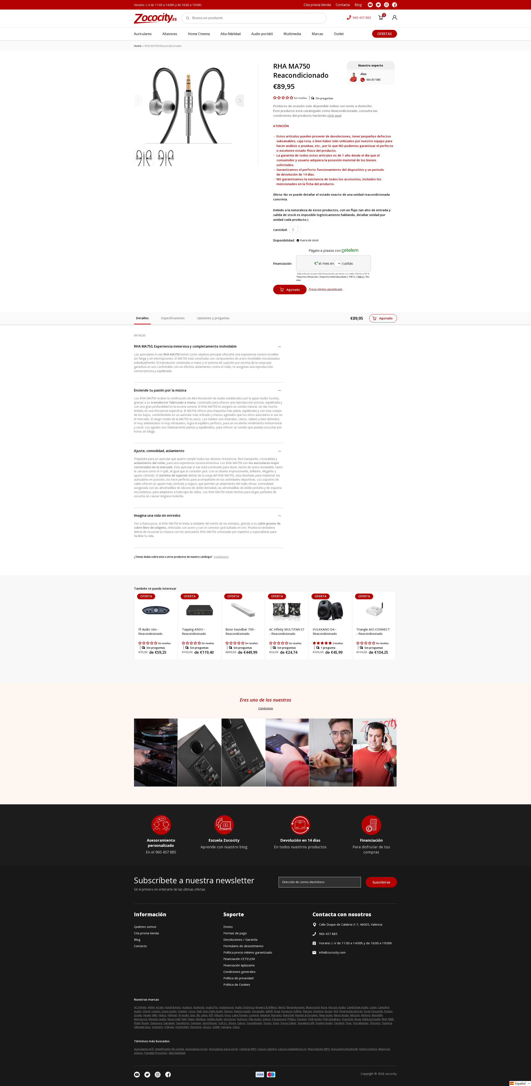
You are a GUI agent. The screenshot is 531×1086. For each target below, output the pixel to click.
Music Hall (174, 1019)
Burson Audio (337, 1007)
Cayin (373, 1007)
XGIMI (216, 1027)
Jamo (204, 1015)
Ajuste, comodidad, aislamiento (159, 450)
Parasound (279, 1019)
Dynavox (286, 1011)
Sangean (169, 1023)
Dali (199, 1011)
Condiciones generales (239, 972)
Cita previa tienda (146, 933)
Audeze (187, 1007)
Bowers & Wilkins (266, 1007)
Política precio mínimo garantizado (247, 952)
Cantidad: (280, 230)
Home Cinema (368, 1049)
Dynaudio (258, 1011)
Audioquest (226, 1007)
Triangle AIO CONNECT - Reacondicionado (373, 631)
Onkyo (267, 1019)
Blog (137, 939)
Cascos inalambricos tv (292, 1049)
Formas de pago (235, 933)
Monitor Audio (157, 1019)
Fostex (388, 1011)
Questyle (347, 1019)
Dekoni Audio (242, 1011)
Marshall (288, 1015)
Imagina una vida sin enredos (157, 515)
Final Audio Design (351, 1011)
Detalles (142, 318)
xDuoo (207, 1027)
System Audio (324, 1023)
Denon (228, 1011)
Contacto (140, 946)
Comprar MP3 (247, 1049)
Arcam (160, 1007)
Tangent (339, 1023)
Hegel (147, 1015)
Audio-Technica (244, 1007)
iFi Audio (184, 1015)
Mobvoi (365, 1015)
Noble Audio (215, 1019)
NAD (184, 1019)
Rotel (137, 1023)
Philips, (291, 1019)
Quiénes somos (145, 927)
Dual (277, 1011)
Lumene (254, 1015)
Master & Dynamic (306, 1015)
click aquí (334, 115)
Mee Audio (326, 1015)
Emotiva (318, 1011)
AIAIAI (151, 1007)
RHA (384, 1019)
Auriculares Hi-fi (144, 1049)
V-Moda (169, 1027)
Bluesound (313, 1007)
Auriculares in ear (196, 1049)
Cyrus (192, 1011)
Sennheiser (209, 1023)
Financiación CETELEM (239, 959)
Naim (191, 1019)
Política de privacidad (238, 978)
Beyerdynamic (296, 1007)
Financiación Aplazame (239, 965)
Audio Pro (212, 1007)
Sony (276, 1023)
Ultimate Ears (142, 1027)
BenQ (281, 1007)
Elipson (307, 1011)
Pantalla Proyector (155, 1053)
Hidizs (162, 1015)
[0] (380, 18)
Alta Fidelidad (177, 1053)
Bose (324, 1007)
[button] (283, 97)
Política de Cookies (236, 984)
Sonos (267, 1023)
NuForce (242, 1019)
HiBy (154, 1015)
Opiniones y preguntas (213, 318)
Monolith (377, 1015)
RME (391, 1019)
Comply (182, 1011)
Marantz (276, 1015)
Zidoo (236, 1027)
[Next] (239, 101)
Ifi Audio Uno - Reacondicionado (150, 631)
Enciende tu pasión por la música (160, 390)
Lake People (240, 1015)
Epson (328, 1011)
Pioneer (302, 1019)
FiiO (336, 1011)
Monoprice (140, 1019)
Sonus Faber (288, 1023)
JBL (198, 1015)
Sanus (241, 1023)
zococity (390, 1074)
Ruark (145, 1023)
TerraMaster (361, 1023)
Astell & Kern (173, 1007)
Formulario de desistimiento (243, 946)
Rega (357, 1019)
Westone (196, 1027)
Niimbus (201, 1019)
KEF (211, 1015)
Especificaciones (173, 318)
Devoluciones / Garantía (240, 939)
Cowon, (156, 1011)
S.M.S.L (222, 1023)
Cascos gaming (267, 1049)
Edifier (298, 1011)
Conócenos (265, 708)
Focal (367, 1011)
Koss (228, 1015)
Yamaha (226, 1027)
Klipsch (218, 1015)
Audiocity (199, 1007)
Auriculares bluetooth (344, 1049)
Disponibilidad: (284, 240)
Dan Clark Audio (213, 1011)
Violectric (157, 1027)
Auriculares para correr (223, 1049)
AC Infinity (140, 1007)
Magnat (265, 1015)
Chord (146, 1011)
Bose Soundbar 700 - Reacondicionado (240, 631)
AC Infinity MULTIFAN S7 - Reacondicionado (286, 631)
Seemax (196, 1023)
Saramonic (183, 1023)
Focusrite (377, 1011)
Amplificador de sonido (169, 1049)
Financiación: (282, 263)
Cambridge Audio (357, 1007)
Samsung (156, 1023)
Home (137, 46)
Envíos (228, 927)
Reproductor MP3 (319, 1049)
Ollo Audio (254, 1019)
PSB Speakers (332, 1019)
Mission (355, 1015)
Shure (232, 1023)
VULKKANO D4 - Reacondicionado (325, 631)
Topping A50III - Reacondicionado (194, 631)
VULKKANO (182, 1027)
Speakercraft (306, 1023)
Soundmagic (254, 1023)
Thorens (375, 1023)
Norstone (230, 1019)
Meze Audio (341, 1015)
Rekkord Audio (371, 1019)
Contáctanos (221, 557)
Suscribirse (381, 882)
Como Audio (169, 1011)
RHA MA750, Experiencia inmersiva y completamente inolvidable (185, 346)
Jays (192, 1015)
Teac (349, 1023)
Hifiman (172, 1015)
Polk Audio (315, 1019)
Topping (387, 1023)
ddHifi (269, 1011)
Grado (138, 1015)
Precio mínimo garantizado (325, 289)
